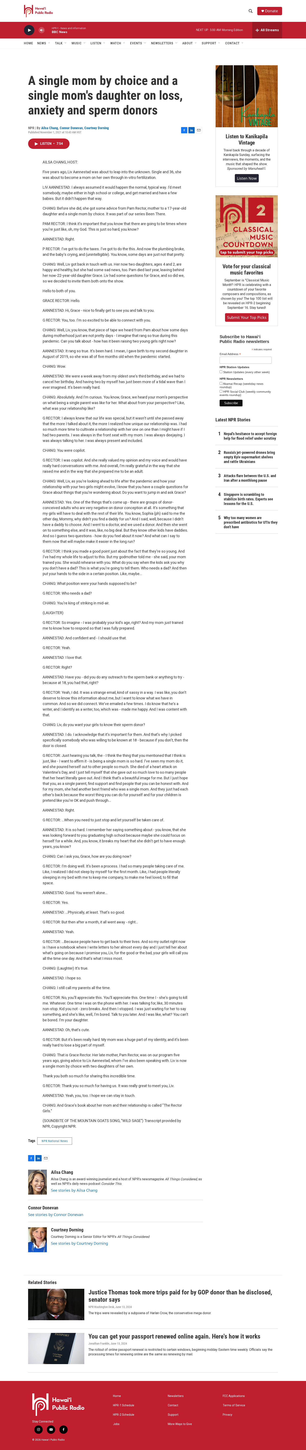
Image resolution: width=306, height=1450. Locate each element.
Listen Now (247, 178)
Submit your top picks (246, 317)
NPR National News (55, 1141)
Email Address (230, 354)
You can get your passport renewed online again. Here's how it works (174, 1336)
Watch (115, 43)
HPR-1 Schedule (123, 1405)
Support (173, 1414)
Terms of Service (234, 1405)
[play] (29, 30)
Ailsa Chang (49, 128)
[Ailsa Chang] (37, 1182)
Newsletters (176, 1396)
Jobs (116, 1424)
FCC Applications (234, 1396)
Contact (173, 1405)
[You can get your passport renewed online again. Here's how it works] (56, 1348)
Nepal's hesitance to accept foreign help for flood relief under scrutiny (250, 436)
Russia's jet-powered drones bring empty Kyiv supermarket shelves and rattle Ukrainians (249, 457)
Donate (271, 11)
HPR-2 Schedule (123, 1414)
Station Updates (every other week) (246, 372)
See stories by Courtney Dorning (79, 1243)
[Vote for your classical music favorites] (247, 226)
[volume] (41, 30)
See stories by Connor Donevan (55, 1214)
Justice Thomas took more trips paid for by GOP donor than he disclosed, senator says (180, 1296)
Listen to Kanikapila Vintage (247, 139)
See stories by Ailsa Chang (74, 1190)
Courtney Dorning (96, 128)
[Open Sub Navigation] (49, 43)
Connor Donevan (71, 128)
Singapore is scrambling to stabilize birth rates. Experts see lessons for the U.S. (248, 499)
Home (28, 43)
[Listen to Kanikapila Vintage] (247, 96)
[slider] (48, 30)
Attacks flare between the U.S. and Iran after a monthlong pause (250, 478)
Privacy (227, 1414)
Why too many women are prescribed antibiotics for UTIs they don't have (250, 522)
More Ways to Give (180, 1424)
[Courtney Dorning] (37, 1239)
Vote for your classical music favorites (247, 269)
